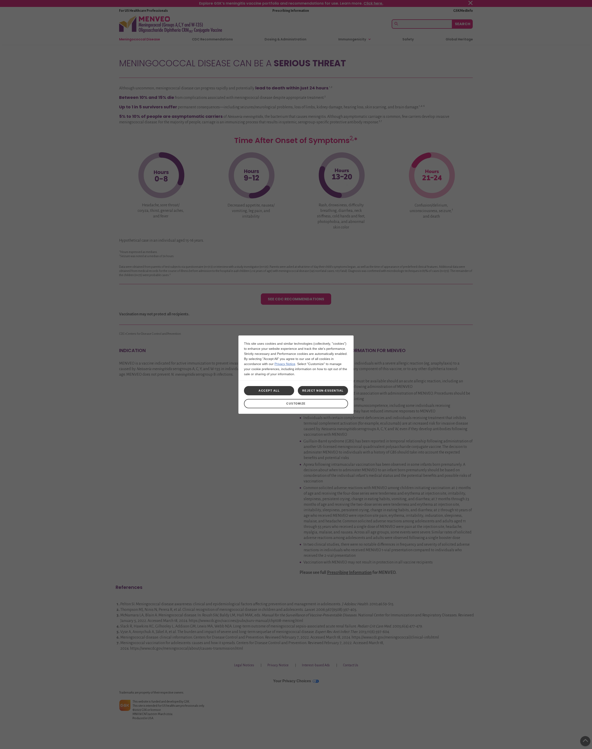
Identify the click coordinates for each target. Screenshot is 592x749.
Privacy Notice (284, 364)
